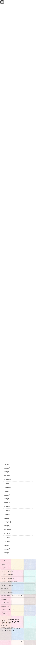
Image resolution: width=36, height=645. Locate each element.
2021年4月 (7, 506)
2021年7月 (7, 495)
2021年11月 (7, 483)
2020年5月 (7, 549)
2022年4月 (7, 464)
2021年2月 (7, 514)
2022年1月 (7, 475)
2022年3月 (7, 468)
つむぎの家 (4, 588)
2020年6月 (7, 545)
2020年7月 (7, 541)
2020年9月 (7, 533)
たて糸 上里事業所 (7, 592)
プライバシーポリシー (7, 609)
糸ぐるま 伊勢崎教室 (7, 578)
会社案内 (4, 599)
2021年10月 (7, 487)
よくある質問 (5, 602)
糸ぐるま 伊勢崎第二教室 (9, 581)
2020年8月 (7, 537)
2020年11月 (7, 526)
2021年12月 (7, 479)
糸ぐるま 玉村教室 (7, 574)
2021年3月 (7, 510)
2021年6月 (7, 499)
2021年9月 (7, 491)
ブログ (3, 613)
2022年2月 (7, 472)
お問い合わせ (5, 606)
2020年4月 (7, 553)
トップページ (5, 561)
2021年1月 (7, 518)
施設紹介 (4, 564)
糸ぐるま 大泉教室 (7, 585)
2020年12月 (7, 522)
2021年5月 (7, 502)
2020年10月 (7, 529)
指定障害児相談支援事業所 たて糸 (11, 595)
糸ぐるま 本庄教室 (7, 571)
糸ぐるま (4, 568)
